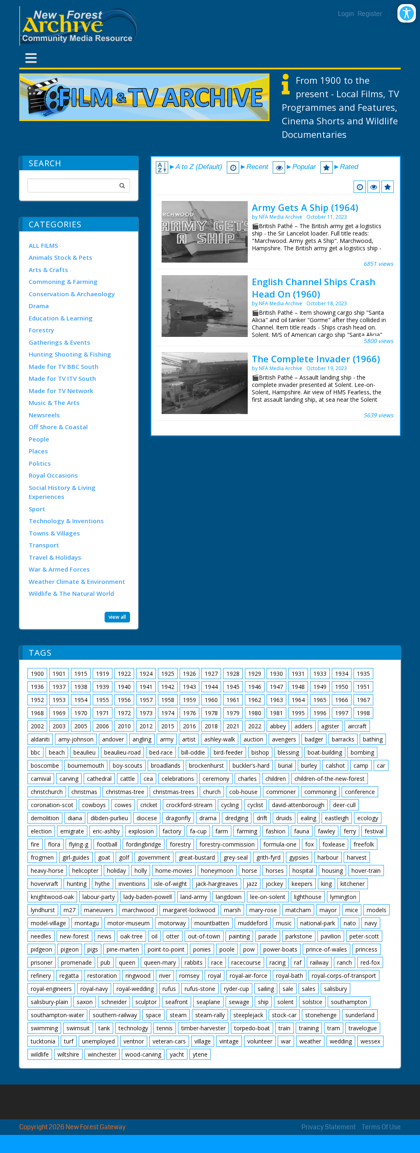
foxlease (333, 844)
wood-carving (143, 1054)
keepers (302, 884)
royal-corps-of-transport (344, 975)
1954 (80, 700)
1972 (124, 713)
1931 (298, 673)
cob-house (243, 792)
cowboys (94, 805)
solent (285, 1002)
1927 (211, 673)
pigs (92, 949)
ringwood (138, 975)
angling (141, 739)
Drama (39, 306)
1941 (146, 687)
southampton (349, 1002)
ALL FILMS (43, 245)
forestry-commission (227, 844)
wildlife (40, 1054)
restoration (102, 975)
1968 (37, 713)
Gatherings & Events (59, 342)
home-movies (173, 870)
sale (288, 989)
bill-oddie (193, 752)
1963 (276, 700)
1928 (233, 673)
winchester (102, 1054)
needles (41, 936)
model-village (48, 923)
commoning (320, 792)
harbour (327, 857)
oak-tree (131, 936)
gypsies (299, 857)
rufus (169, 989)
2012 (146, 726)
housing (332, 870)
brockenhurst (206, 765)
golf (124, 857)
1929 (254, 673)
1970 (80, 713)
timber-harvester (203, 1028)
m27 (69, 910)
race (217, 962)
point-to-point (166, 949)
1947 (276, 687)
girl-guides (75, 857)
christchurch (47, 792)
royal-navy (94, 989)
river (165, 975)
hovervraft (44, 884)
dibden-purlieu (109, 818)
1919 (102, 673)
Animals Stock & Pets (60, 257)
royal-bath (289, 975)
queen (127, 962)
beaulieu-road (122, 752)
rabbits (194, 962)
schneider (114, 1002)
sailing (266, 989)
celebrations (178, 778)
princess (366, 949)
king (326, 884)
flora (54, 844)
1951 (363, 687)
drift (262, 818)
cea (148, 778)
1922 (124, 673)
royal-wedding (135, 989)
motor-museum (128, 923)
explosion (141, 831)
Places (38, 451)
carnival (41, 778)
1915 (80, 673)
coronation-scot (52, 805)
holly (141, 870)
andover (113, 739)
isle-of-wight (170, 884)
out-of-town (204, 936)
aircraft (357, 726)
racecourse (246, 962)
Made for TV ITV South (62, 378)
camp (361, 765)
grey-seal (236, 857)
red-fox (370, 962)
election (41, 831)
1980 (254, 713)
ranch (344, 962)
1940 (124, 687)
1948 (298, 687)
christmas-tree (125, 792)
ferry (350, 831)
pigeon (70, 949)
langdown (229, 897)
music (284, 923)
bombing (362, 752)
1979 (233, 713)
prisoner (41, 962)
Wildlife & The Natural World (71, 593)
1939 (102, 687)
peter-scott (364, 936)
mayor (328, 910)
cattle (127, 778)
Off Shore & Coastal (58, 427)
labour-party (98, 897)
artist (189, 739)
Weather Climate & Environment (77, 581)
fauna (301, 831)
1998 (363, 713)
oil (154, 936)
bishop (260, 752)
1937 (59, 687)
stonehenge (321, 1015)
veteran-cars (169, 1041)
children (275, 778)
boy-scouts (127, 765)
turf (68, 1041)
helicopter (85, 870)
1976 (189, 713)
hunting (77, 884)
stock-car (284, 1015)
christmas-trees (173, 792)
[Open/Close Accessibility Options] (406, 13)
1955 (102, 700)
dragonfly (178, 818)
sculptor (146, 1002)
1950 (341, 687)
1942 (167, 687)
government (154, 857)
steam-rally (210, 1015)
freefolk (364, 844)
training (309, 1028)
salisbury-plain (49, 1002)
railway (319, 962)
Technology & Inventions (66, 521)
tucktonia (43, 1041)
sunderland (359, 1015)
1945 (233, 687)
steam (178, 1015)
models (376, 910)
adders (303, 726)
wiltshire (68, 1054)
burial (285, 765)
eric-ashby (106, 831)
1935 (363, 673)
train (284, 1028)
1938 (80, 687)
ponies (202, 949)
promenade (76, 962)
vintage (229, 1041)
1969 (59, 713)
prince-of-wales (326, 949)
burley (309, 765)
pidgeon (41, 949)
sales (308, 989)
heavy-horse (47, 870)
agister (330, 726)
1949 (319, 687)
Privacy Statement (328, 1127)
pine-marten (123, 949)
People (39, 439)
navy (371, 923)
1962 (254, 700)
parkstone (298, 936)
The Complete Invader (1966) (316, 358)
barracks (343, 739)
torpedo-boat (252, 1028)
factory (171, 831)
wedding (341, 1041)
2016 (189, 726)
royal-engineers (51, 989)
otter (172, 936)
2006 (102, 726)
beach (57, 752)
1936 (37, 687)
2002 (37, 726)
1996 (319, 713)
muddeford (252, 923)
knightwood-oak (52, 897)
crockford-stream (189, 805)
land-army (193, 897)
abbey (278, 726)
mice (351, 910)
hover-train (366, 870)
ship (263, 1002)
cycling (230, 805)
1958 (167, 700)
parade (267, 936)
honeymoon (217, 870)
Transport (44, 545)
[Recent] (360, 187)
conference (360, 792)
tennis (165, 1028)
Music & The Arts (54, 402)
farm (221, 831)
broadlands (165, 765)
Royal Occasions (53, 475)
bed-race (161, 752)
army (166, 739)
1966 (341, 700)
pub (105, 962)
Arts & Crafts (48, 269)
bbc (35, 752)
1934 (341, 673)
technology (133, 1028)
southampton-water (57, 1015)
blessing (288, 752)
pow (249, 949)
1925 (167, 673)
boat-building (325, 752)
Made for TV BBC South (63, 366)
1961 (233, 700)
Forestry (41, 330)
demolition (45, 818)
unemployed (98, 1041)
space (153, 1015)
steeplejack (248, 1015)
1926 (189, 673)
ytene (200, 1054)
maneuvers (99, 910)
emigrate (72, 831)
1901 (59, 673)
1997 (341, 713)
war (286, 1041)
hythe (102, 884)
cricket (149, 805)
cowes (123, 805)
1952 (37, 700)
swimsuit (78, 1028)
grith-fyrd (268, 857)
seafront (176, 1002)
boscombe (45, 765)
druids (284, 818)
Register (370, 13)
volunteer (259, 1041)
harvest (357, 857)
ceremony (216, 778)
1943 (189, 687)
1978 (211, 713)
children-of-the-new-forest (329, 778)
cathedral (99, 778)
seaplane (208, 1002)
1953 (59, 700)
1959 (189, 700)
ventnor (133, 1041)
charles (247, 778)
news (105, 936)
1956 (124, 700)
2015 (167, 726)
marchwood (138, 910)
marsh (232, 910)
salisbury (335, 989)
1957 (146, 700)
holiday (116, 870)
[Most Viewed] (374, 187)
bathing (373, 739)
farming (247, 831)
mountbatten (211, 923)
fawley (326, 831)
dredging (236, 818)
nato (350, 923)
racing (277, 962)
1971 (102, 713)
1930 (276, 673)
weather (310, 1041)
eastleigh (337, 818)
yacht (177, 1054)
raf (297, 962)
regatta (69, 975)
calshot (335, 765)
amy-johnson (76, 739)
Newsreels (44, 415)
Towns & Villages (54, 533)
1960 (211, 700)
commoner (281, 792)
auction (253, 739)
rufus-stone (200, 989)
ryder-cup (236, 989)
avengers (284, 739)
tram (333, 1028)
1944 (211, 687)
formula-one (280, 844)
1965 (319, 700)
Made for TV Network (61, 391)
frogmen (42, 857)
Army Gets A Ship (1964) (305, 207)
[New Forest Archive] (80, 26)
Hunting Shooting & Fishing (70, 354)
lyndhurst (43, 910)
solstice (312, 1002)
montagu (87, 923)
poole (227, 949)
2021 (233, 726)
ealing (308, 818)
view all (117, 616)
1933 (319, 673)
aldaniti (40, 739)
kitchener (352, 884)
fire (35, 844)
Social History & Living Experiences (62, 492)
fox (309, 844)
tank (104, 1028)
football (107, 844)
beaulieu (84, 752)
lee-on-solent (267, 897)
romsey (189, 975)
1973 (146, 713)
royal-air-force (248, 975)
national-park (317, 923)
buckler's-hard (251, 765)
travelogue (363, 1028)
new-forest (74, 936)
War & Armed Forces (59, 569)
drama (208, 818)
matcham (298, 910)
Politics (40, 463)
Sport (37, 509)
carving (68, 778)
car (381, 765)
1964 (298, 700)
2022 (254, 726)
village (202, 1041)
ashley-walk (219, 739)
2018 (211, 726)
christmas (84, 792)
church (212, 792)
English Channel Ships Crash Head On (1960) (313, 287)
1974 (167, 713)
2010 (124, 726)
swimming (44, 1028)
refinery (41, 975)
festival (374, 831)
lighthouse (308, 897)
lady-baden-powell (147, 897)
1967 (363, 700)
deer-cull (344, 805)
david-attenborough (298, 805)
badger (314, 739)
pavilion (331, 936)
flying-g (78, 844)
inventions (132, 884)
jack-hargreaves (217, 884)
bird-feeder (228, 752)
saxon (85, 1002)
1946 (254, 687)
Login (346, 13)
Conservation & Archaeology (72, 294)
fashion (275, 831)
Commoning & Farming (63, 281)
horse (249, 870)
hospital (302, 870)
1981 (276, 713)
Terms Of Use (381, 1127)
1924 (146, 673)
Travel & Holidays (55, 557)
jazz (252, 884)
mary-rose (263, 910)
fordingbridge (143, 844)
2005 (80, 726)
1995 (298, 713)
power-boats (280, 949)
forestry (180, 844)
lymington (343, 897)
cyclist (255, 805)
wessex (370, 1041)
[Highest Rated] (387, 187)
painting (239, 936)
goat (104, 857)
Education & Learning (61, 318)
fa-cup (198, 831)
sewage (239, 1002)
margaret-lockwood (189, 910)
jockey (274, 884)
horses (275, 870)
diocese (147, 818)
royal (214, 975)
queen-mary (160, 962)
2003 (59, 726)
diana (75, 818)
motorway (172, 923)
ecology (367, 818)
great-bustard (197, 857)
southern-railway (115, 1015)
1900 (37, 673)
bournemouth (86, 765)
